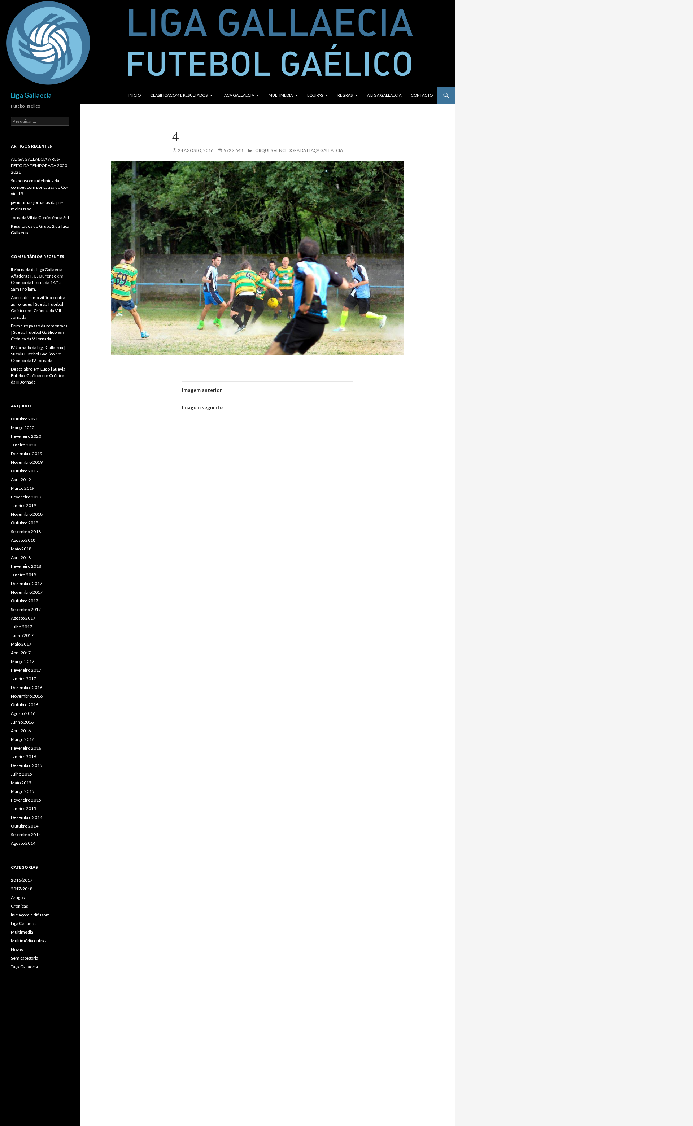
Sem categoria (24, 958)
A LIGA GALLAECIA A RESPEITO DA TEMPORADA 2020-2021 (40, 165)
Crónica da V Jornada (31, 338)
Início (134, 95)
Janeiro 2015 (23, 808)
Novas (17, 949)
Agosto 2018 (23, 540)
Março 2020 (22, 427)
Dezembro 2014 (26, 817)
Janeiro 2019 (23, 505)
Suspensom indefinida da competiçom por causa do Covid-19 (39, 187)
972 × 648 (233, 150)
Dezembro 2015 (26, 765)
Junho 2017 (22, 635)
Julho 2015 (21, 774)
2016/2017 (21, 880)
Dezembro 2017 (26, 583)
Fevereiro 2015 (26, 800)
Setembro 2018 (26, 531)
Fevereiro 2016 (26, 748)
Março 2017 (22, 661)
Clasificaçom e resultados (179, 95)
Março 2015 (22, 791)
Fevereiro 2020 (26, 436)
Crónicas (19, 906)
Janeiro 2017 (23, 678)
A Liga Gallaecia (384, 95)
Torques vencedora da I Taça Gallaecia (298, 150)
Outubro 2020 (24, 419)
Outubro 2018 (24, 522)
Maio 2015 (21, 782)
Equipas (315, 95)
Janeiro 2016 (23, 756)
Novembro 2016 (27, 696)
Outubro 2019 (24, 470)
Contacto (422, 95)
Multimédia (281, 95)
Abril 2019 (21, 479)
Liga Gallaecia (31, 95)
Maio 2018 (21, 548)
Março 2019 (22, 488)
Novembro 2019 (27, 462)
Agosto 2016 (23, 713)
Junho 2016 (22, 722)
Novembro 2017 (27, 592)
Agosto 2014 (23, 843)
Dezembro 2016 (26, 687)
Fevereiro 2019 (26, 496)
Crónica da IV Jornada (31, 360)
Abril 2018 (21, 557)
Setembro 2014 (26, 834)
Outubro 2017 (24, 600)
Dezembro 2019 (26, 453)
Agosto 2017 (23, 618)
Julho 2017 (21, 626)
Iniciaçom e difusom (30, 914)
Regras (345, 95)
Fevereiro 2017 (26, 670)
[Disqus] (267, 524)
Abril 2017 (21, 652)
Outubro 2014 (24, 826)
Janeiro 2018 (23, 574)
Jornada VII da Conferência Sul (40, 217)
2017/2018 (21, 888)
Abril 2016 (21, 730)
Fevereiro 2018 (26, 566)
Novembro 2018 (27, 514)
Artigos (18, 897)
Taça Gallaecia (238, 95)
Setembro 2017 (26, 609)
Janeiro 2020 (23, 445)
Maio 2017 (21, 644)
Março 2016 (22, 739)
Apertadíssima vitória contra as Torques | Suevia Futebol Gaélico (38, 304)
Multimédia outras (29, 940)
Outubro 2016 (24, 704)
